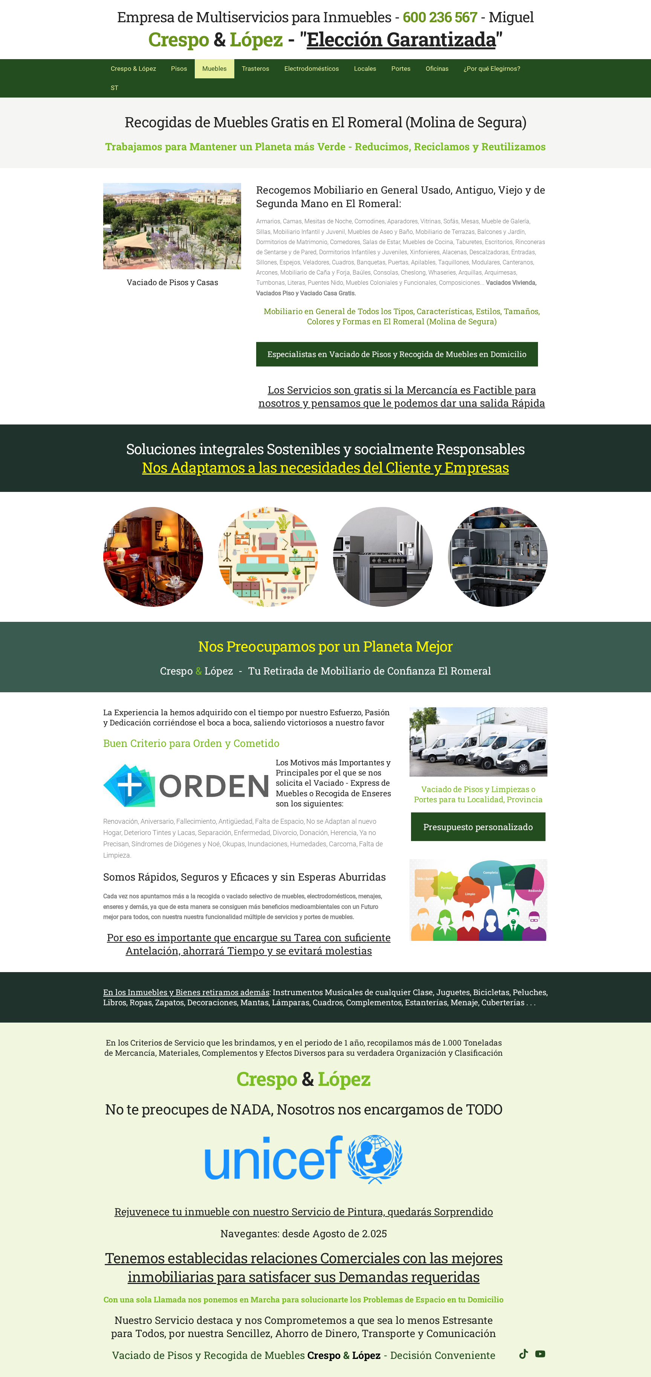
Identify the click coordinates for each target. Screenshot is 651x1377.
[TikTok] (523, 1353)
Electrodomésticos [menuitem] (311, 68)
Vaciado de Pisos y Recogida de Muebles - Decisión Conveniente (303, 1355)
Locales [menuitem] (365, 68)
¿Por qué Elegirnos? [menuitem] (492, 68)
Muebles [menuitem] (214, 68)
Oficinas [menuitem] (437, 68)
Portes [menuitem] (401, 68)
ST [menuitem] (114, 88)
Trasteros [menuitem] (255, 68)
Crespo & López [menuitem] (133, 68)
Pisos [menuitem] (179, 68)
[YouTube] (540, 1353)
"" (401, 39)
